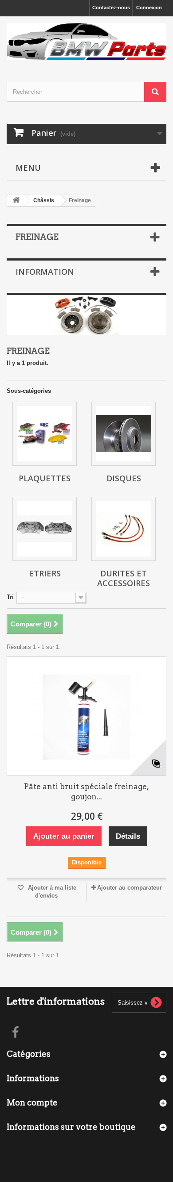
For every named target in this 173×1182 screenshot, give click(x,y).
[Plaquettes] (44, 434)
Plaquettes (45, 478)
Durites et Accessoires (123, 578)
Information (45, 271)
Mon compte (32, 1102)
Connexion (149, 7)
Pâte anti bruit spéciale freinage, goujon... (86, 791)
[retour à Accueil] (16, 200)
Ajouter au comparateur (129, 887)
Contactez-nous (111, 7)
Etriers (45, 573)
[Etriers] (44, 529)
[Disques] (123, 434)
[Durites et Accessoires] (123, 529)
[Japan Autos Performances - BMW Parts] (86, 41)
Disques (123, 478)
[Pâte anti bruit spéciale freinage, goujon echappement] (86, 716)
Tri (10, 597)
